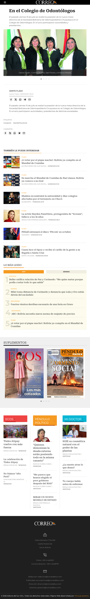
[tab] (41, 79)
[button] (45, 60)
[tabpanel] (24, 373)
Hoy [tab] (23, 272)
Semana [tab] (66, 272)
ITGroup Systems (82, 596)
